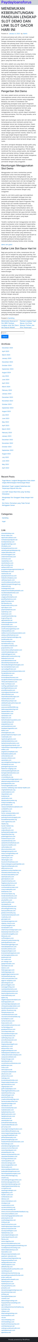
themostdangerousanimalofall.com (12, 864)
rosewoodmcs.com (7, 1205)
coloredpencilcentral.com (9, 692)
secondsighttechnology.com (10, 762)
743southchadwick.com (9, 682)
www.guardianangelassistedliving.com (14, 1245)
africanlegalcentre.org (8, 908)
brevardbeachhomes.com (9, 677)
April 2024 (5, 383)
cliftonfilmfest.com (7, 694)
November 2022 (7, 443)
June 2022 (5, 461)
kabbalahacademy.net (8, 754)
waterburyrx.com (7, 1046)
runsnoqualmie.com (7, 1161)
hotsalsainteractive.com (9, 548)
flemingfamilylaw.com (8, 1296)
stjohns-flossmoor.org (8, 1010)
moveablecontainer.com (9, 646)
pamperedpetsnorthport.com (11, 735)
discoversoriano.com (8, 849)
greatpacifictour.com (8, 1029)
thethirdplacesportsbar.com (10, 1226)
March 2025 (6, 355)
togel (3, 521)
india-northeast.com (8, 684)
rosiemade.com (6, 737)
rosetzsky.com (6, 917)
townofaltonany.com (8, 995)
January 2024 (6, 394)
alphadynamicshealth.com (10, 1279)
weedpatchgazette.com (9, 728)
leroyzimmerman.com (8, 1292)
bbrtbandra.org (6, 603)
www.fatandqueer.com (8, 1150)
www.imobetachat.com (9, 1108)
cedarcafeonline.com (8, 552)
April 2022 (5, 468)
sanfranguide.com (7, 855)
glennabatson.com (7, 879)
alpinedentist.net (6, 620)
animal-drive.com (7, 1076)
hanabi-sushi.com (7, 1194)
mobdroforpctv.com (8, 838)
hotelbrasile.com (6, 639)
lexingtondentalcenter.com (10, 773)
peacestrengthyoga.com (9, 1139)
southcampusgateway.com (10, 629)
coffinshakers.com (7, 938)
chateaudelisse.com (7, 631)
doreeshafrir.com (7, 927)
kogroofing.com (6, 618)
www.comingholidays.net (9, 853)
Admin (25, 33)
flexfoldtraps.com (7, 1144)
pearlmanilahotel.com (8, 610)
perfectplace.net (6, 805)
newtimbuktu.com (7, 563)
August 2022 (6, 454)
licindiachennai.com (7, 542)
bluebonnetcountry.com (9, 605)
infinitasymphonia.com (8, 906)
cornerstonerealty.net (8, 1209)
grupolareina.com (7, 648)
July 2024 (5, 376)
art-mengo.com (6, 961)
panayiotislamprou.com (9, 626)
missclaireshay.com (7, 533)
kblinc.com (5, 730)
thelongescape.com (7, 970)
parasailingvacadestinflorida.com (12, 1275)
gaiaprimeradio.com (8, 963)
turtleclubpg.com (7, 1027)
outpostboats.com (7, 830)
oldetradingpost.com (8, 654)
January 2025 (6, 358)
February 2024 (7, 390)
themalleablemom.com (8, 947)
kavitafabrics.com (7, 1019)
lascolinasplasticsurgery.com (11, 1173)
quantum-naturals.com (8, 1256)
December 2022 (7, 440)
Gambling (11, 318)
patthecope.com (6, 1065)
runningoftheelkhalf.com (9, 1135)
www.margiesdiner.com (9, 1165)
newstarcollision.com (8, 758)
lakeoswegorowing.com (9, 1300)
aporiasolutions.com (8, 1084)
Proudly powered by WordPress (19, 1339)
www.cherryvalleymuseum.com (11, 650)
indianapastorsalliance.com (10, 1052)
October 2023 (6, 404)
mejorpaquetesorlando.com (10, 745)
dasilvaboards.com (7, 877)
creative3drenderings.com (10, 1099)
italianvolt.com (6, 718)
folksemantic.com (7, 713)
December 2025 (7, 348)
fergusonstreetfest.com (9, 1260)
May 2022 (5, 464)
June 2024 (5, 379)
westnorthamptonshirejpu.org (11, 637)
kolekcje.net (5, 796)
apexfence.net (6, 1332)
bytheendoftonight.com (9, 832)
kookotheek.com (7, 624)
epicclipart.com (6, 607)
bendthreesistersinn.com (9, 1008)
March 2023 (6, 429)
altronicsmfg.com (7, 565)
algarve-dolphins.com (8, 980)
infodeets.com (6, 546)
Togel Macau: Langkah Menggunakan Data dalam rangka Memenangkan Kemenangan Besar (18, 482)
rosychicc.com (6, 828)
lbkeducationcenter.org (9, 800)
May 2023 (5, 422)
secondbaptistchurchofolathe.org (12, 1307)
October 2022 (6, 447)
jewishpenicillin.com (8, 783)
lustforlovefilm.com (7, 902)
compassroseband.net (8, 1072)
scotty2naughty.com (8, 925)
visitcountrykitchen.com (9, 978)
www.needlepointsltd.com (10, 1169)
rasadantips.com (6, 561)
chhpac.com (5, 1311)
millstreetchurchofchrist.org (10, 1273)
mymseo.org (5, 1309)
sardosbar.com (6, 715)
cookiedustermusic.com (9, 1014)
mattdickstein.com (7, 1110)
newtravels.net (6, 573)
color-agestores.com (8, 821)
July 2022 (5, 457)
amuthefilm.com (6, 900)
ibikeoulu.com (6, 936)
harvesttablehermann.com (10, 667)
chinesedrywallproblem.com (10, 1006)
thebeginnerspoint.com (9, 851)
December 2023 (7, 397)
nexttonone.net (6, 1118)
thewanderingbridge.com (9, 944)
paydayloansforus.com (9, 576)
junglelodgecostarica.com (10, 974)
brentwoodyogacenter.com (10, 1182)
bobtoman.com (6, 614)
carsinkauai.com (6, 1271)
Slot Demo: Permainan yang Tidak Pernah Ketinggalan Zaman (16, 504)
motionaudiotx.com (7, 1315)
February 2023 (7, 432)
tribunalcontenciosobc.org (10, 872)
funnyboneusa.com (7, 1012)
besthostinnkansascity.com (10, 1324)
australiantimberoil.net (8, 660)
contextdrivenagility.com (9, 934)
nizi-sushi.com (6, 959)
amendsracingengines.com (10, 1146)
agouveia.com (6, 1305)
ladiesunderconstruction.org (10, 656)
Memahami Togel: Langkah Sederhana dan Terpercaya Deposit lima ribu (16, 487)
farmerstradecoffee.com (9, 1101)
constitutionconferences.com (11, 1063)
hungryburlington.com (8, 951)
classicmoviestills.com (8, 845)
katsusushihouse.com (8, 910)
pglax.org (4, 997)
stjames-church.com (8, 923)
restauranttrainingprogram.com (11, 779)
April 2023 (5, 425)
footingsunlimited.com (8, 1158)
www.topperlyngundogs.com (11, 1133)
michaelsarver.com (7, 764)
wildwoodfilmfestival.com (9, 635)
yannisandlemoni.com (8, 726)
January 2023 (6, 436)
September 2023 (7, 408)
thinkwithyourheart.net (8, 701)
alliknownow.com (7, 868)
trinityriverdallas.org (8, 802)
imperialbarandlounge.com (10, 696)
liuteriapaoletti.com (7, 1002)
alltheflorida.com (7, 1267)
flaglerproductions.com (9, 883)
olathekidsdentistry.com (9, 741)
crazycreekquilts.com (8, 889)
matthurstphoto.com (8, 1264)
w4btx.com (5, 749)
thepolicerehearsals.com (9, 866)
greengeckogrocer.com (9, 766)
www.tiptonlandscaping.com (10, 1184)
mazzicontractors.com (8, 1224)
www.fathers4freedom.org (10, 1131)
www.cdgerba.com (7, 1241)
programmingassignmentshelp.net (12, 569)
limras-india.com (6, 535)
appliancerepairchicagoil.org (10, 584)
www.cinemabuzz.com (8, 1201)
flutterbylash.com (7, 1281)
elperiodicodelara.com (8, 537)
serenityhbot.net (6, 1120)
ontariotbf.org (6, 586)
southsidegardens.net (8, 1220)
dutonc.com (5, 968)
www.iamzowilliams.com (9, 1214)
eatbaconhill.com (7, 567)
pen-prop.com (6, 1127)
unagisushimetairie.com (9, 597)
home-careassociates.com (10, 813)
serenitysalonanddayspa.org (10, 550)
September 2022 (7, 450)
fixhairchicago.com (7, 1059)
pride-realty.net (6, 1277)
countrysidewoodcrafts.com (10, 582)
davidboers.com (6, 1105)
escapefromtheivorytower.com (11, 679)
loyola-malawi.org (7, 826)
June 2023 (5, 418)
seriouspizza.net (6, 1069)
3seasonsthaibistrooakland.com (12, 807)
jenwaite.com (5, 1288)
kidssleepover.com (7, 571)
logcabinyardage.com (8, 1103)
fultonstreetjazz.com (8, 641)
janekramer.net (6, 957)
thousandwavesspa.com (9, 1033)
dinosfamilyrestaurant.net (9, 662)
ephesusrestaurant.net (8, 1228)
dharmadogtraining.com (9, 1313)
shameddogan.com (7, 1095)
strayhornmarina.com (8, 881)
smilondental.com (7, 756)
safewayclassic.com (8, 580)
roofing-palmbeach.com (9, 686)
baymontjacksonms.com (9, 993)
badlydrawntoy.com (8, 1112)
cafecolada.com (6, 847)
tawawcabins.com (7, 711)
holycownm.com (6, 1023)
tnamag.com (5, 1078)
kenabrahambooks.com (9, 896)
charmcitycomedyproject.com (11, 930)
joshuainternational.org (9, 1122)
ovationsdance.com (7, 792)
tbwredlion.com (6, 1252)
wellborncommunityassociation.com (13, 633)
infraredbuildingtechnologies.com (12, 665)
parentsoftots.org (7, 1097)
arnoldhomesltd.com (8, 690)
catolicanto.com (6, 798)
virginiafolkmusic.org (8, 790)
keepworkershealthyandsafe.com (12, 590)
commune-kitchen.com (9, 898)
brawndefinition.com (8, 885)
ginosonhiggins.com (8, 985)
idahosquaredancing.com (9, 709)
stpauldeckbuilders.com (9, 1156)
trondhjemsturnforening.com (10, 1247)
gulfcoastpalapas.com (8, 1089)
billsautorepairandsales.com (10, 1254)
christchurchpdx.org (8, 894)
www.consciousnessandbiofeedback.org (14, 1211)
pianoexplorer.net (7, 1218)
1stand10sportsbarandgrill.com (11, 747)
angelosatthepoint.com (9, 1050)
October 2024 (6, 365)
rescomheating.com (7, 1320)
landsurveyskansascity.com (10, 1154)
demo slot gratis (6, 244)
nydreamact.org (6, 595)
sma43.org (4, 1178)
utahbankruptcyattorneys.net (11, 703)
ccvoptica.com (6, 1188)
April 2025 (5, 351)
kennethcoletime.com (8, 949)
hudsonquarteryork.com (9, 1237)
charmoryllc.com (6, 857)
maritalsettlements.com (9, 989)
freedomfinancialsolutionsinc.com (12, 1142)
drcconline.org (6, 1042)
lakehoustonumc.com (8, 1114)
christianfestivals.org (8, 976)
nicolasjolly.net (6, 904)
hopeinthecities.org (7, 834)
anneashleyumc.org (7, 1152)
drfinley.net (5, 1294)
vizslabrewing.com (7, 722)
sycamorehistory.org (8, 1207)
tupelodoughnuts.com (8, 739)
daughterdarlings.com (8, 544)
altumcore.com (6, 1074)
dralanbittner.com (7, 724)
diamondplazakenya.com (9, 1250)
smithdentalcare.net (7, 1326)
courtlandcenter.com (8, 1036)
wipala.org (4, 824)
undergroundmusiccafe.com (10, 1328)
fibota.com (5, 1239)
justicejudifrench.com (8, 942)
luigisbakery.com (7, 1192)
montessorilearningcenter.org (11, 1258)
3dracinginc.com (6, 860)
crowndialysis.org (7, 777)
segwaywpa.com (7, 1086)
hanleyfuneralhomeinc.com (10, 743)
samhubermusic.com (8, 1330)
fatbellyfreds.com (7, 1233)
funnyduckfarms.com (8, 1286)
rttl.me (3, 1317)
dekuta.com (5, 1199)
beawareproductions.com (9, 932)
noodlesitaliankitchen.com (10, 593)
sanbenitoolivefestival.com (10, 843)
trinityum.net (5, 1222)
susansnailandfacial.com (9, 1125)
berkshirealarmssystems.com (11, 720)
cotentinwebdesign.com (9, 652)
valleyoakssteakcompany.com (11, 1055)
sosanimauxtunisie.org (8, 616)
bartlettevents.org (7, 643)
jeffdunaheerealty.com (8, 1137)
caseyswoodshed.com (8, 1057)
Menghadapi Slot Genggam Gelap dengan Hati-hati (18, 498)
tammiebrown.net (7, 966)
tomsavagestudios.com (9, 785)
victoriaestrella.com (7, 1031)
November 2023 (7, 401)
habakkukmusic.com (8, 1116)
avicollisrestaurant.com (9, 1040)
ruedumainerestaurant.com (10, 915)
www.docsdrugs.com (8, 1163)
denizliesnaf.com (6, 1061)
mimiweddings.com (7, 1322)
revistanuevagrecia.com (9, 921)
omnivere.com (6, 559)
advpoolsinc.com (7, 1048)
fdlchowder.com (6, 1167)
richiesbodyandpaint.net (9, 540)
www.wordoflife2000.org (9, 707)
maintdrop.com (6, 612)
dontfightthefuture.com (9, 688)
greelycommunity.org (8, 913)
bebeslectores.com (7, 658)
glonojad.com (5, 919)
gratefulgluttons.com (8, 836)
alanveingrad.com (7, 983)
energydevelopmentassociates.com (13, 671)
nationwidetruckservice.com (10, 1025)
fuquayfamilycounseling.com (10, 1303)
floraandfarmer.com (7, 673)
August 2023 (6, 411)
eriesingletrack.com (7, 732)
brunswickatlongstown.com (10, 953)
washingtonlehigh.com (8, 1190)
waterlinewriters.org (8, 1093)
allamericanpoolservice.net (10, 781)
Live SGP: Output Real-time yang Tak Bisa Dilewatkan (16, 493)
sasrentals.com (6, 760)
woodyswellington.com (9, 1231)
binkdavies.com (6, 891)
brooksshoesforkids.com (9, 1080)
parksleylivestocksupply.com (11, 817)
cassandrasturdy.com (8, 841)
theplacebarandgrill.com (9, 1044)
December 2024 (7, 362)
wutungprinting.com (8, 987)
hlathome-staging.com (8, 768)
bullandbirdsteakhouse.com (10, 1171)
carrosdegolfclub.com (8, 669)
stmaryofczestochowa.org (10, 940)
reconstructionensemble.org (10, 1016)
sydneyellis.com (6, 775)
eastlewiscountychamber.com (11, 870)
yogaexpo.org (6, 811)
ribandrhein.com (6, 794)
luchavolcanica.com (7, 1021)
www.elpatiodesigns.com (9, 1235)
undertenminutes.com (8, 557)
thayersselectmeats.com (9, 1082)
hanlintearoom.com (7, 1284)
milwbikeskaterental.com (9, 991)
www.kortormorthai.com (9, 1148)
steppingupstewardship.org (10, 1186)
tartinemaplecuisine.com (9, 955)
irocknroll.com (6, 705)
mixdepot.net (5, 1203)
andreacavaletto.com (8, 815)
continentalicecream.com (9, 887)
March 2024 (6, 387)
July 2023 (5, 415)
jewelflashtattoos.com (8, 599)
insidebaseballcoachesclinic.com (12, 1269)
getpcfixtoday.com (7, 601)
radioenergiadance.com (9, 622)
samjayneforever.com (8, 1262)
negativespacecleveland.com (11, 999)
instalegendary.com (7, 588)
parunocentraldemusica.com (10, 1243)
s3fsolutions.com (7, 675)
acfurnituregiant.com (8, 554)
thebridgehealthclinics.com (10, 1091)
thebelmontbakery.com (9, 578)
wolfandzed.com (6, 1197)
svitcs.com (4, 1067)
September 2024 (7, 369)
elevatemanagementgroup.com (11, 1290)
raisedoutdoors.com (8, 699)
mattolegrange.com (7, 972)
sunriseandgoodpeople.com (10, 1004)
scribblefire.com (6, 809)
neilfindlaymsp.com (7, 1038)
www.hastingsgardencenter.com (12, 1216)
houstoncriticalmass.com (9, 862)
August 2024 (6, 372)
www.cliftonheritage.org (9, 1175)
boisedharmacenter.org (9, 819)
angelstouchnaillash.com (9, 752)
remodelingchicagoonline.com (11, 1180)
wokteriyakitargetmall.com (10, 771)
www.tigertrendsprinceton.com (11, 1129)
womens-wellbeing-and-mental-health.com (15, 788)
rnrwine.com (5, 1298)
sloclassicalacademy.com (9, 874)
